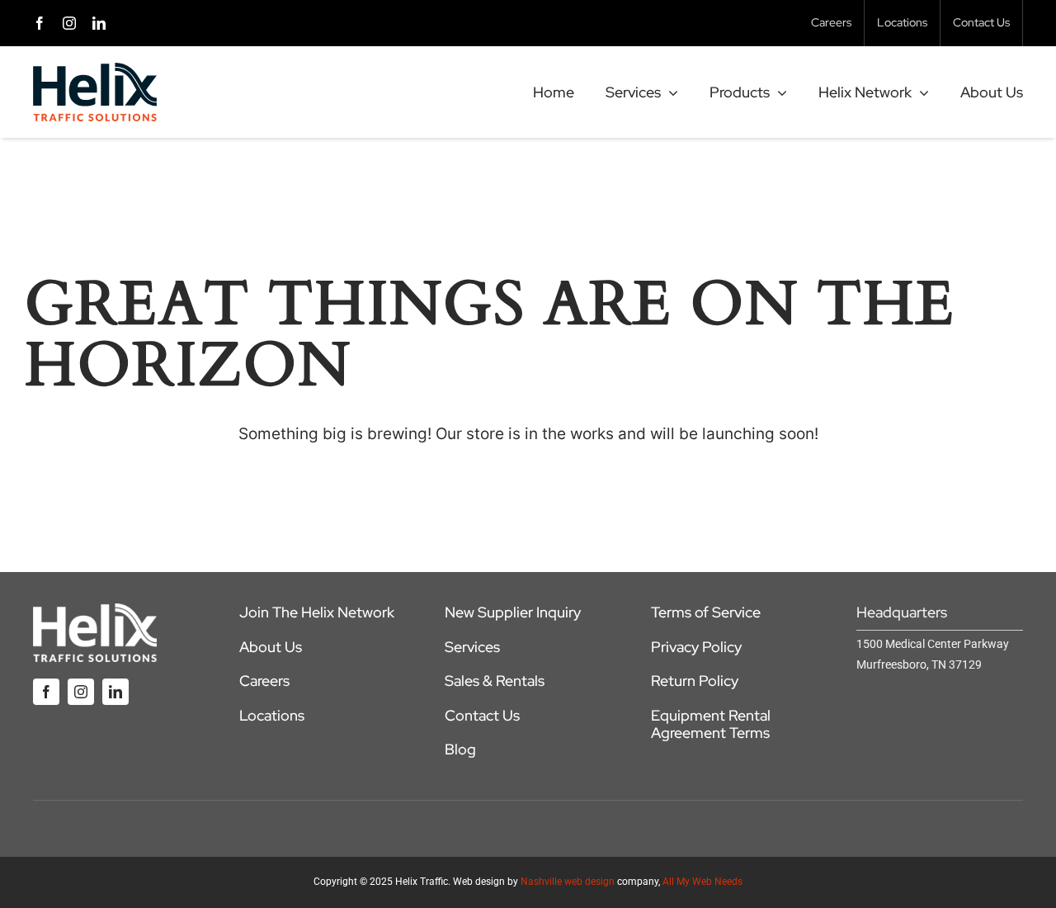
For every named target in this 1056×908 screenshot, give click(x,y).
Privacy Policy (696, 646)
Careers (264, 680)
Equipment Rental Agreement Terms (711, 724)
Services (472, 646)
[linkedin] (99, 23)
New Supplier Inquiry (513, 612)
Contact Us (482, 715)
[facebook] (39, 23)
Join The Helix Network (316, 612)
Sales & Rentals (494, 680)
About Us (270, 646)
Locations (271, 715)
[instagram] (69, 23)
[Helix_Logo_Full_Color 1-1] (95, 70)
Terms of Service (706, 612)
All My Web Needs (702, 881)
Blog (460, 749)
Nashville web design (568, 881)
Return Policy (694, 680)
